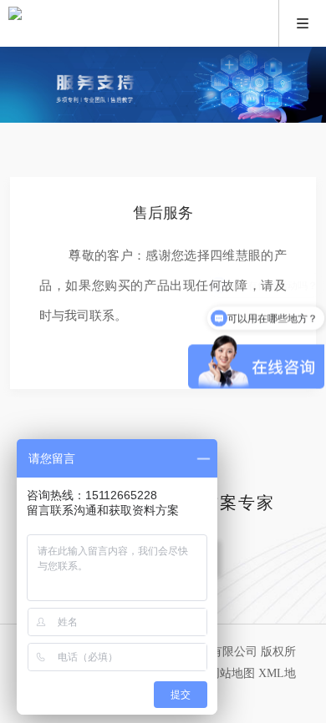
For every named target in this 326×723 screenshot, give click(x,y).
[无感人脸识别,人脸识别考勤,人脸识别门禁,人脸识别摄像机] (163, 23)
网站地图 (231, 673)
